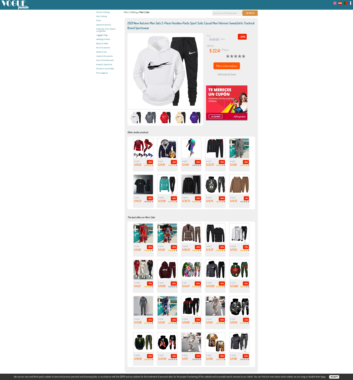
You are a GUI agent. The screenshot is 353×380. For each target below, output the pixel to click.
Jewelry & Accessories (104, 56)
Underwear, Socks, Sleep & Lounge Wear (106, 29)
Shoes (98, 20)
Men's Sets (144, 12)
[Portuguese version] (345, 3)
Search (250, 13)
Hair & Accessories (103, 47)
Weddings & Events (103, 39)
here (323, 376)
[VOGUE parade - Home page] (15, 8)
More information (226, 66)
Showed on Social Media (105, 68)
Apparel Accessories (103, 24)
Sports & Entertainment (105, 60)
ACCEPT (334, 377)
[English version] (334, 3)
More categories (102, 73)
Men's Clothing (101, 16)
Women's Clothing (102, 12)
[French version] (350, 3)
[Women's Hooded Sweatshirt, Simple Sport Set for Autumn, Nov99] (143, 278)
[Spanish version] (340, 3)
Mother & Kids (101, 52)
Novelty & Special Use (104, 64)
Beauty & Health (102, 43)
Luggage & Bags (102, 35)
